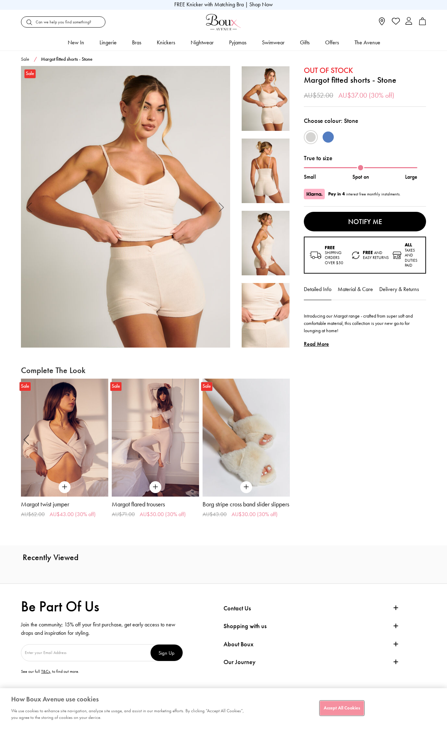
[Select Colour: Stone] (311, 137)
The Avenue (367, 42)
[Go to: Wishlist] (395, 22)
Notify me (365, 221)
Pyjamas (238, 42)
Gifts (305, 42)
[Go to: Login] (408, 22)
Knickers (166, 42)
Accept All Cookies (342, 708)
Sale (25, 59)
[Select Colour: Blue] (328, 137)
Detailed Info (317, 289)
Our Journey (240, 662)
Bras (136, 42)
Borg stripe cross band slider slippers (246, 504)
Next (221, 206)
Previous (29, 206)
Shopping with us (245, 626)
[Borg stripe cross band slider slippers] (246, 437)
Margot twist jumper (45, 504)
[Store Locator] (382, 24)
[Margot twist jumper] (64, 437)
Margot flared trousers (138, 504)
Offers (332, 42)
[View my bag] (422, 24)
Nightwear (202, 42)
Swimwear (273, 42)
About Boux (239, 644)
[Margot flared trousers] (155, 437)
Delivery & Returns (399, 289)
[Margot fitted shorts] (125, 207)
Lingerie (108, 42)
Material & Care (355, 289)
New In (76, 42)
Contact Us (237, 608)
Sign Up (167, 653)
